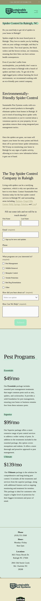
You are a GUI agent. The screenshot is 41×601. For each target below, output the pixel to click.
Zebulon (24, 204)
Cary (34, 204)
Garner (5, 204)
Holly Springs (14, 204)
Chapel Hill (27, 201)
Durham (19, 201)
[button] (39, 2)
